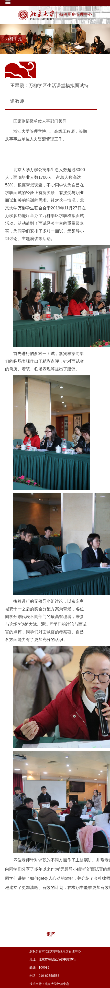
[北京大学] (36, 15)
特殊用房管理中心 (75, 14)
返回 (51, 934)
